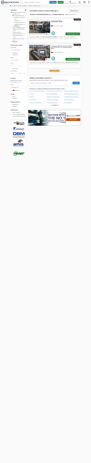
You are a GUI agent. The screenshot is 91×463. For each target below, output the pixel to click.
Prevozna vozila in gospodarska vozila (19, 33)
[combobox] (18, 87)
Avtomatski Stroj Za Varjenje (36, 91)
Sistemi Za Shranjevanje (53, 97)
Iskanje (53, 2)
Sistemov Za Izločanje (52, 100)
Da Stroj (31, 94)
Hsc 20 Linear (33, 100)
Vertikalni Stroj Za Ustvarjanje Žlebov (74, 97)
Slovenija (16, 82)
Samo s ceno (15, 68)
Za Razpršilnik (68, 102)
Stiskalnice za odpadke (19, 18)
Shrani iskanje (55, 71)
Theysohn (16, 54)
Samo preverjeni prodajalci (19, 116)
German (31, 97)
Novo (14, 96)
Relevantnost (74, 11)
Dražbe (15, 106)
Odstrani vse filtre (71, 14)
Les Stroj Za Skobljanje (35, 102)
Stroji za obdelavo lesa (18, 36)
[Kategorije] (21, 2)
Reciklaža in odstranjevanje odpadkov (19, 13)
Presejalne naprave (20, 22)
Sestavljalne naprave (20, 15)
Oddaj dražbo (73, 119)
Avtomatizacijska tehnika (18, 39)
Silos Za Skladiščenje (52, 94)
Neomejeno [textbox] (15, 87)
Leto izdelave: (14, 71)
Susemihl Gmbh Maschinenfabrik (73, 94)
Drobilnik (17, 20)
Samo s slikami (17, 112)
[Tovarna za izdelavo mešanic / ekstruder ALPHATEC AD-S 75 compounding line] (39, 52)
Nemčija (17, 90)
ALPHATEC (16, 53)
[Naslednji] (48, 27)
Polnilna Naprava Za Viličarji (54, 91)
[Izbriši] (49, 14)
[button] (89, 2)
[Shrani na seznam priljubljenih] (79, 22)
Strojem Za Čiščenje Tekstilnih (72, 91)
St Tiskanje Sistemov (52, 102)
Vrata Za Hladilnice (69, 100)
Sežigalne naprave (19, 24)
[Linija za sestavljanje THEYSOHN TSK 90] (39, 27)
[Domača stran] (10, 5)
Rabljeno (15, 98)
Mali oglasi (16, 104)
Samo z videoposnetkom (19, 114)
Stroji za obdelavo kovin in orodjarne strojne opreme (19, 29)
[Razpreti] (54, 41)
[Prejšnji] (30, 27)
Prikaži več (55, 105)
